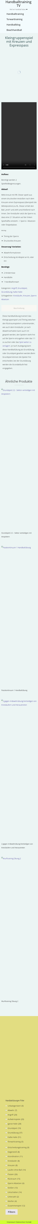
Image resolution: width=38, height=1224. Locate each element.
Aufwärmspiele (16, 1119)
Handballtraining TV (18, 3)
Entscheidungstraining (18, 1147)
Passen (12, 1174)
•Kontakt (28, 1222)
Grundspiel (22, 288)
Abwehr (12, 1110)
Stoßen (13, 1187)
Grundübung (6, 292)
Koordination (15, 1156)
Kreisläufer (17, 295)
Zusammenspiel (16, 1205)
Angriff (14, 288)
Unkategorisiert (15, 1106)
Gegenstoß (14, 1152)
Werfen (12, 1201)
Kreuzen (26, 295)
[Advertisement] (19, 1038)
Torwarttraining (15, 1141)
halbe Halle (17, 292)
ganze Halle (14, 1123)
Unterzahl (13, 1196)
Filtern (11, 1212)
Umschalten (15, 1192)
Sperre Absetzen (16, 1183)
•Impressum (11, 1222)
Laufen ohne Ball (17, 1170)
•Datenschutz (20, 1222)
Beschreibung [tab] (19, 308)
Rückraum (14, 1179)
